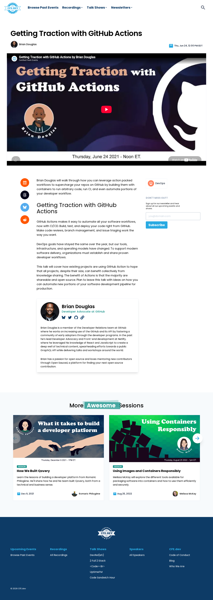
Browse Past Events (43, 7)
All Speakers (137, 555)
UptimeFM (96, 572)
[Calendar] (24, 182)
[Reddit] (24, 219)
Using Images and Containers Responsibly (147, 471)
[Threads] (24, 195)
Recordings (71, 7)
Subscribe (156, 225)
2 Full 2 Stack (98, 560)
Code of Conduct (179, 555)
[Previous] (198, 438)
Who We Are (176, 566)
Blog (171, 560)
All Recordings (58, 555)
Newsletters (120, 7)
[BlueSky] (24, 207)
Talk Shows (96, 7)
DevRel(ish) (97, 555)
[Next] (15, 438)
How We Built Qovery (33, 471)
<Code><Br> (97, 566)
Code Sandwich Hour (102, 577)
